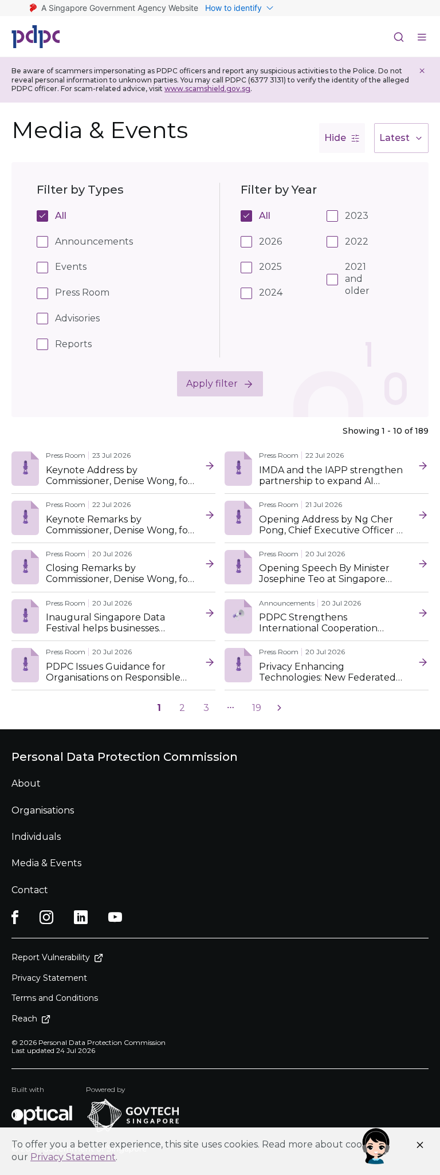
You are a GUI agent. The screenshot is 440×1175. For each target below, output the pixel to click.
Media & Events (46, 863)
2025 (270, 266)
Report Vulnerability (50, 957)
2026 (270, 241)
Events (71, 266)
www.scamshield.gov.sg (207, 88)
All (60, 215)
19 (256, 707)
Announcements (94, 241)
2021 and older (356, 278)
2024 (270, 292)
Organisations (42, 810)
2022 (356, 241)
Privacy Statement (73, 1157)
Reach (24, 1018)
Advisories (77, 318)
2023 (356, 215)
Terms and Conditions (54, 998)
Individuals (36, 836)
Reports (73, 344)
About (26, 783)
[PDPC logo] (35, 36)
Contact (29, 890)
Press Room (82, 292)
